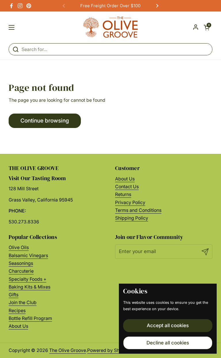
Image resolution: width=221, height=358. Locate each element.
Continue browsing (44, 120)
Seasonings (21, 263)
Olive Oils (19, 247)
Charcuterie (21, 271)
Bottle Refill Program (30, 318)
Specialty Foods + (27, 279)
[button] (206, 27)
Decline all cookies (167, 343)
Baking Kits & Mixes (29, 287)
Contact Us (127, 186)
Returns (123, 194)
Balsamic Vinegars (28, 255)
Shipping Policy (131, 218)
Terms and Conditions (138, 210)
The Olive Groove (67, 350)
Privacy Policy (130, 202)
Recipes (17, 310)
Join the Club (23, 302)
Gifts (13, 294)
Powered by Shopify (108, 350)
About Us (125, 179)
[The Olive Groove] (110, 27)
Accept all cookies (168, 325)
